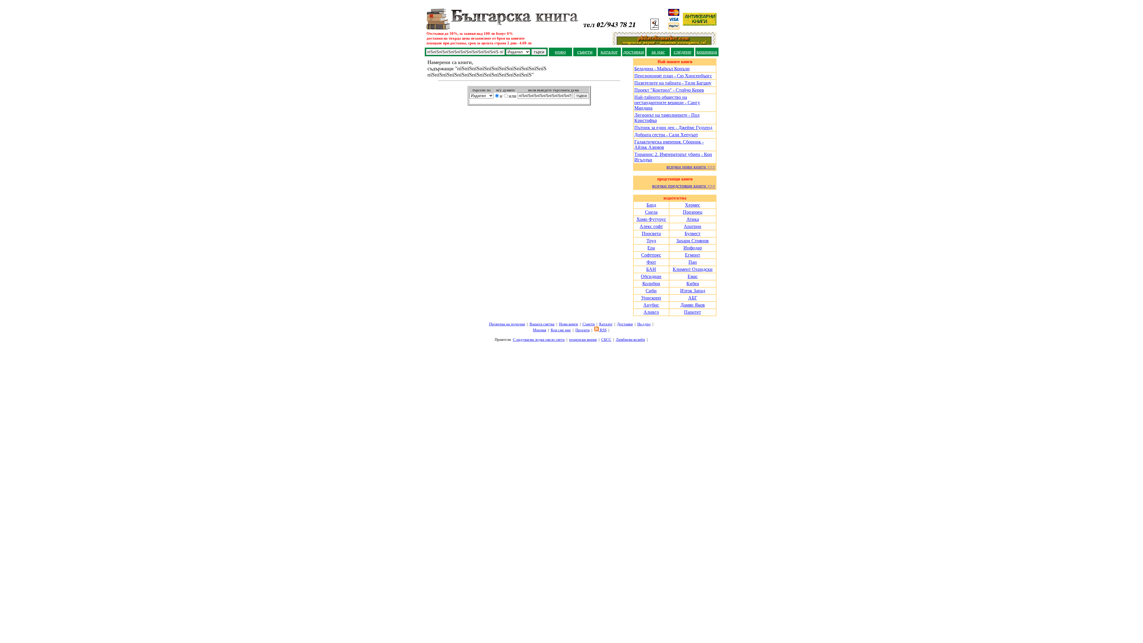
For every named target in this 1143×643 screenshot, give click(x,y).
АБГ (692, 297)
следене (682, 52)
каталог (609, 52)
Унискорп (651, 297)
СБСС (606, 339)
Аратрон (692, 226)
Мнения (539, 330)
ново (560, 52)
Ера (651, 247)
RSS (603, 330)
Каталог (606, 324)
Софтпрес (651, 254)
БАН (651, 269)
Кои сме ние (561, 330)
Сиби (651, 290)
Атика (692, 219)
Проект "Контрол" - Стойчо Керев (669, 90)
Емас (693, 276)
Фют (651, 262)
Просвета (651, 233)
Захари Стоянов (692, 240)
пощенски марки (583, 339)
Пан (692, 262)
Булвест (692, 233)
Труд (651, 240)
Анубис (651, 305)
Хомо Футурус (651, 219)
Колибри (651, 283)
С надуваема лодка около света (539, 339)
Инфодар (692, 247)
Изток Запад (692, 290)
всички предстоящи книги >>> (683, 185)
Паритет (692, 312)
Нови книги (568, 324)
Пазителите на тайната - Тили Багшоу (672, 82)
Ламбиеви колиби (630, 339)
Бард (651, 204)
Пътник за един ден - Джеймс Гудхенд (673, 127)
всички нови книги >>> (690, 166)
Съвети (589, 324)
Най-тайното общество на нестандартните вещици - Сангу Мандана (667, 102)
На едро (644, 324)
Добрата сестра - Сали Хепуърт (666, 134)
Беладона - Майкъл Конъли (662, 68)
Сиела (651, 212)
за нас (658, 52)
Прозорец (692, 212)
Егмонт (692, 254)
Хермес (692, 204)
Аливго (651, 312)
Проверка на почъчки (507, 324)
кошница (707, 52)
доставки (633, 52)
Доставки (625, 324)
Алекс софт (651, 226)
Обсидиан (651, 276)
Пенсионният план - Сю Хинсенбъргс (673, 75)
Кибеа (692, 283)
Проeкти (582, 330)
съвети (585, 52)
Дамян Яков (692, 305)
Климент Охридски (693, 269)
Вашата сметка (542, 324)
